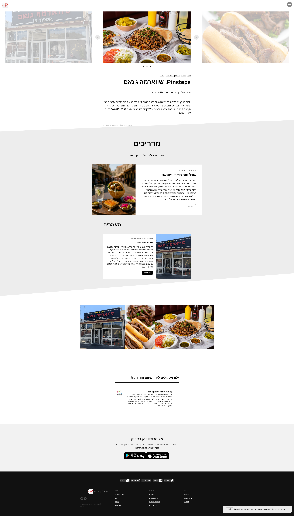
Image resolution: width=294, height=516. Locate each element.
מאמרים (177, 75)
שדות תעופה (188, 498)
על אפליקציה (119, 494)
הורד (116, 498)
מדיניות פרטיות (154, 502)
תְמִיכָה (151, 494)
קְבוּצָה (117, 502)
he (152, 92)
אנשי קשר (118, 505)
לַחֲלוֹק (162, 75)
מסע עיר (186, 502)
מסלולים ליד (170, 75)
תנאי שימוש (153, 505)
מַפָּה (189, 75)
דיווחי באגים (153, 498)
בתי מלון (186, 494)
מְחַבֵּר (184, 75)
